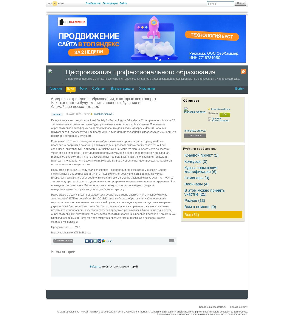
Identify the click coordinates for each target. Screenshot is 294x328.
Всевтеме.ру (219, 307)
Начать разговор (220, 120)
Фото (83, 88)
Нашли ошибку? (239, 307)
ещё (110, 241)
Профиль (216, 118)
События (98, 88)
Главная (56, 88)
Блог (70, 88)
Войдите (95, 266)
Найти (240, 3)
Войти (123, 3)
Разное (57, 114)
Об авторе (191, 100)
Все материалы (122, 88)
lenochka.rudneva (220, 109)
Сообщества (93, 3)
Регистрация (110, 3)
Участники (147, 88)
